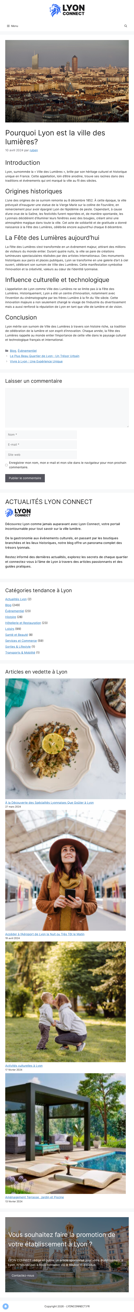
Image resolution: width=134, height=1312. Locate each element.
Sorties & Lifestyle (18, 646)
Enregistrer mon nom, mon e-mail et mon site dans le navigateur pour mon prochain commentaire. (67, 465)
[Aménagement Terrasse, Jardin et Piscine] (65, 1134)
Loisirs (9, 629)
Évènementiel (27, 350)
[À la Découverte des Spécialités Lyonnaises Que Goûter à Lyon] (65, 739)
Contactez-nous (23, 1275)
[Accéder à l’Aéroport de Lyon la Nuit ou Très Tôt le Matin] (65, 871)
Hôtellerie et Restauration (23, 623)
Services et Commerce (21, 640)
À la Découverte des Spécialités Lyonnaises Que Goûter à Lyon (49, 802)
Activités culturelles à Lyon (24, 1065)
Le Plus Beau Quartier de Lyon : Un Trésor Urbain (44, 356)
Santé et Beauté (16, 635)
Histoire (10, 617)
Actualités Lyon (16, 599)
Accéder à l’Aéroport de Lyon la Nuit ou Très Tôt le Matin (44, 934)
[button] (126, 26)
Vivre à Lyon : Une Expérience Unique (36, 361)
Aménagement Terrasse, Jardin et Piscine (34, 1197)
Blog (13, 350)
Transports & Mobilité (20, 652)
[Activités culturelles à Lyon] (65, 1003)
